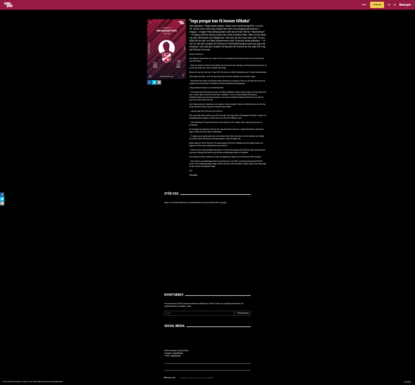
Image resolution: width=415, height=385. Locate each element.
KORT (364, 5)
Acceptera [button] (408, 382)
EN (395, 5)
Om (388, 5)
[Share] (149, 82)
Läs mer (223, 202)
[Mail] (159, 82)
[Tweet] (154, 82)
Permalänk (193, 175)
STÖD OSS (377, 5)
